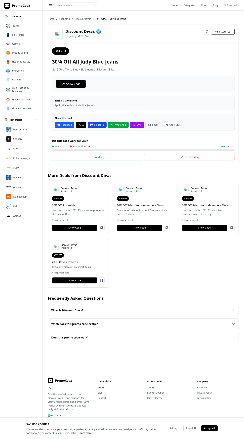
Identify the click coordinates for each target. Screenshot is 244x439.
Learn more (85, 433)
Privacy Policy (204, 392)
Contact (102, 398)
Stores (204, 5)
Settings (174, 428)
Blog (215, 5)
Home (175, 5)
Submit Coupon (155, 392)
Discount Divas (83, 18)
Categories (189, 5)
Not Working (192, 157)
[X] (50, 388)
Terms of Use (204, 398)
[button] (102, 228)
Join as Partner (155, 398)
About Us (202, 387)
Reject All (191, 428)
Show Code (73, 84)
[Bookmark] (207, 32)
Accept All (209, 428)
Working (99, 157)
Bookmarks (233, 5)
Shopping (64, 18)
